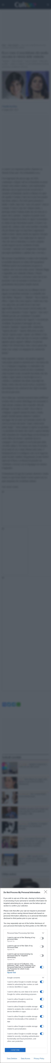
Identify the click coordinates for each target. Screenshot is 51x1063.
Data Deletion (12, 1058)
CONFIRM (15, 1050)
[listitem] (25, 933)
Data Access (25, 1058)
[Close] (46, 892)
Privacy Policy (39, 1058)
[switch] (42, 938)
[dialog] (25, 975)
